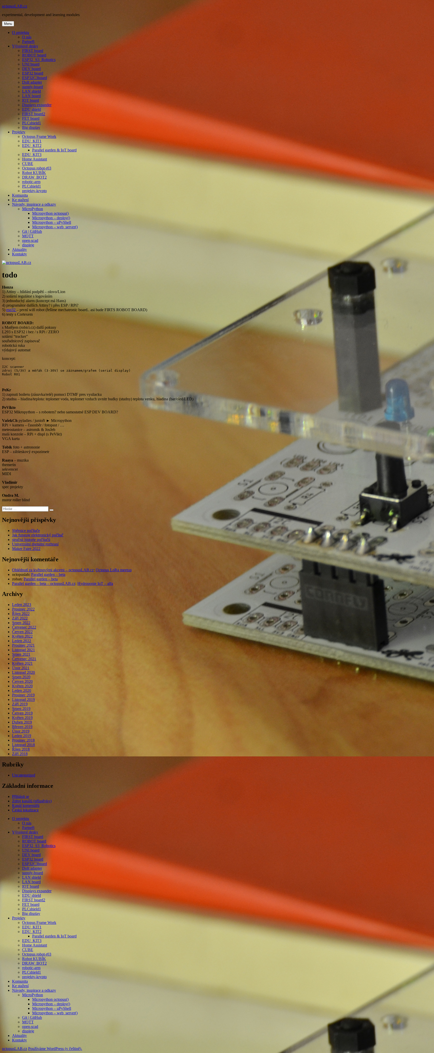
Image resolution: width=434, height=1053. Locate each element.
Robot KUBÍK (34, 173)
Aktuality (19, 249)
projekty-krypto (34, 191)
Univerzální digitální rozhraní (35, 544)
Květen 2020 (22, 686)
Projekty (18, 132)
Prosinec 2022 (23, 609)
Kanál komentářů (25, 805)
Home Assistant (34, 159)
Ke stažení (20, 200)
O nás (26, 37)
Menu (8, 24)
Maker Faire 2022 (26, 548)
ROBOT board (34, 55)
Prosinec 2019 (23, 695)
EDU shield (31, 109)
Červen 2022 (22, 632)
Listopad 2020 (23, 672)
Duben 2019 (22, 722)
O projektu (20, 32)
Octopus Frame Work (39, 136)
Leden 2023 (21, 604)
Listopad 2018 (23, 745)
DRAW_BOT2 (34, 177)
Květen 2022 (22, 636)
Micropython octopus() (50, 213)
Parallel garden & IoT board (54, 150)
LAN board (31, 96)
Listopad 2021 (23, 650)
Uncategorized (23, 775)
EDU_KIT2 (31, 145)
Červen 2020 (22, 681)
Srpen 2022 (21, 623)
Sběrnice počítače (26, 530)
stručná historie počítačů (31, 539)
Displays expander (36, 105)
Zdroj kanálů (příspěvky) (31, 801)
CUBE (27, 163)
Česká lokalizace (25, 810)
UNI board (30, 64)
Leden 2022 (21, 641)
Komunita (20, 195)
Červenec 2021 (24, 659)
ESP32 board (32, 73)
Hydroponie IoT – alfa (95, 583)
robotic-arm (31, 182)
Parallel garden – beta (48, 574)
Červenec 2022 (24, 627)
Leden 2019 (21, 736)
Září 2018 (20, 754)
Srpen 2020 (21, 677)
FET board (30, 118)
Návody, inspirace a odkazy (34, 204)
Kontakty (19, 254)
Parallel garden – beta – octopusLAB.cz (43, 583)
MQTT (28, 236)
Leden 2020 (21, 690)
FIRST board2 (33, 114)
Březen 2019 (22, 727)
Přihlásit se (20, 796)
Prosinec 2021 (23, 645)
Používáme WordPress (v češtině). (55, 1048)
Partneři (28, 41)
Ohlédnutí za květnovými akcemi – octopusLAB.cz (53, 570)
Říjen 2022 (21, 614)
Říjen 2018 (21, 749)
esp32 (11, 310)
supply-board (32, 87)
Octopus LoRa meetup (114, 570)
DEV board (31, 69)
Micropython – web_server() (55, 227)
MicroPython (32, 209)
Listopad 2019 (23, 699)
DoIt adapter (32, 82)
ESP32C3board (34, 78)
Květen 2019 (22, 717)
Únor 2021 (20, 668)
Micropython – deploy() (51, 218)
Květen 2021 (22, 663)
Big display (31, 127)
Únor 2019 (20, 731)
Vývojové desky (25, 46)
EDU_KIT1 (31, 141)
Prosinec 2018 (23, 740)
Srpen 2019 (21, 708)
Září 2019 (20, 704)
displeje (28, 245)
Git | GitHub (32, 231)
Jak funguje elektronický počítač (37, 535)
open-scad (30, 240)
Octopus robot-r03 (36, 168)
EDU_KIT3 (31, 154)
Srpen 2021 (21, 654)
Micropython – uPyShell (51, 222)
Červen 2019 (22, 713)
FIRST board (32, 50)
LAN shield (31, 91)
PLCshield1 (31, 123)
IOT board (30, 100)
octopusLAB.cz (14, 6)
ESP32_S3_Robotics (39, 60)
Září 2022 (20, 618)
